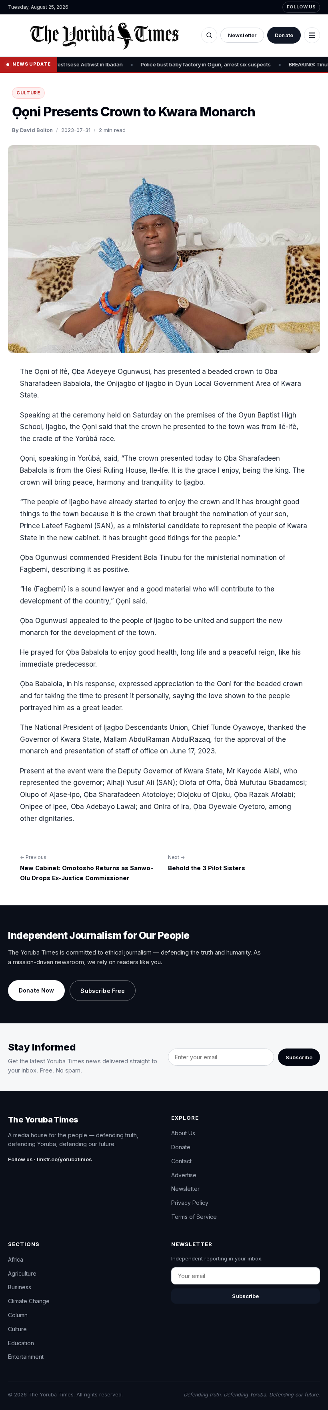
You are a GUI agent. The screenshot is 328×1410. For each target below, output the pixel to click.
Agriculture (22, 1273)
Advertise (183, 1175)
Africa (15, 1259)
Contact (181, 1161)
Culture (28, 93)
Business (19, 1287)
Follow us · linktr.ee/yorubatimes (50, 1159)
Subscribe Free (102, 990)
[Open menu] (312, 35)
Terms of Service (194, 1216)
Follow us (301, 7)
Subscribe (299, 1057)
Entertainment (26, 1356)
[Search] (209, 35)
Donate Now (36, 990)
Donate (284, 35)
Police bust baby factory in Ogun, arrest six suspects (160, 64)
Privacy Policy (189, 1202)
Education (21, 1343)
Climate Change (29, 1301)
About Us (183, 1133)
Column (18, 1315)
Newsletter (242, 35)
